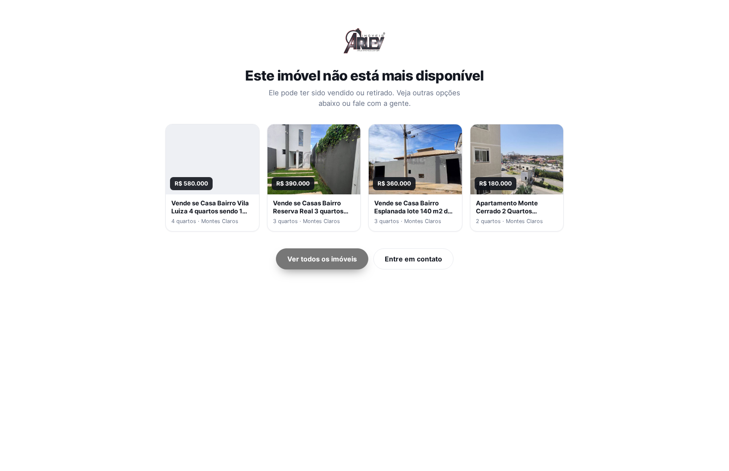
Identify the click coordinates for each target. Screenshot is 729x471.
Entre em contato (413, 259)
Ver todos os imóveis (322, 259)
